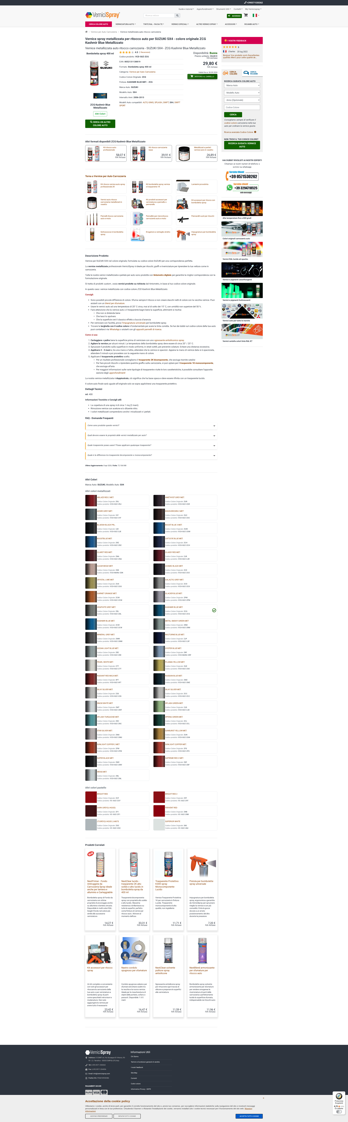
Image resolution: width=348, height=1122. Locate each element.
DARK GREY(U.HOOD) (106, 808)
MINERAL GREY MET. (106, 634)
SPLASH (158, 102)
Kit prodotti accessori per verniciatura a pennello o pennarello (156, 202)
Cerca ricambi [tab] (254, 73)
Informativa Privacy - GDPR (141, 1089)
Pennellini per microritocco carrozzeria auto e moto (157, 217)
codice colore (230, 123)
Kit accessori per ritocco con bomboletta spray (203, 201)
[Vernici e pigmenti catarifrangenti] (242, 270)
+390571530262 (254, 2)
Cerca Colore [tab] (233, 73)
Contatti (237, 9)
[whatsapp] (242, 188)
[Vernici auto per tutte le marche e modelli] (242, 311)
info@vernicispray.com (101, 1074)
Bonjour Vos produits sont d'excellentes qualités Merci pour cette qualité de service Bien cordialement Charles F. (241, 56)
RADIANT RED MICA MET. (107, 676)
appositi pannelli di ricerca (148, 329)
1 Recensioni (145, 52)
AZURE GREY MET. (105, 511)
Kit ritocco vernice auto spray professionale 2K (113, 185)
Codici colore (135, 1084)
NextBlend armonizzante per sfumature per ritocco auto (202, 970)
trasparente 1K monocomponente (196, 363)
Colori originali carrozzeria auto (236, 238)
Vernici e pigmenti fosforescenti (236, 300)
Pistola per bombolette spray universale (201, 882)
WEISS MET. (102, 772)
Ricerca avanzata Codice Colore (238, 132)
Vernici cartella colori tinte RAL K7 (237, 341)
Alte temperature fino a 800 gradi (237, 218)
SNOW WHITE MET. (105, 703)
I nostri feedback (137, 1067)
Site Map (134, 1073)
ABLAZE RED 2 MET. (105, 497)
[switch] (339, 1111)
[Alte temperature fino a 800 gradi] (242, 208)
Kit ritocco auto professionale (109, 148)
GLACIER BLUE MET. (173, 593)
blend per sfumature (114, 303)
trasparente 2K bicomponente (153, 360)
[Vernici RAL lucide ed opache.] (242, 249)
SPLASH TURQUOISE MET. (108, 717)
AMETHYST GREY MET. (174, 497)
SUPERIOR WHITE (172, 821)
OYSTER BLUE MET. (173, 648)
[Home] (86, 32)
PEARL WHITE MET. (105, 662)
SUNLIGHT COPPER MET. (176, 744)
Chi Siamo (135, 1056)
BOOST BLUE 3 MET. (173, 525)
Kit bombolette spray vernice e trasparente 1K (158, 185)
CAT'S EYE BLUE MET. (174, 538)
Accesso (236, 16)
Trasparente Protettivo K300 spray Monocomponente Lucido (167, 885)
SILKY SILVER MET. (105, 689)
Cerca (233, 114)
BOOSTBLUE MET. (104, 538)
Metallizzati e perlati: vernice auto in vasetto (203, 148)
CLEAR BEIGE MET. (105, 566)
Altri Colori (100, 113)
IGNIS (151, 102)
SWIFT (166, 102)
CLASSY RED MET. (172, 552)
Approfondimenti (204, 9)
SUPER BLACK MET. (105, 758)
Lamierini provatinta (199, 184)
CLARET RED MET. (104, 552)
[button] (256, 16)
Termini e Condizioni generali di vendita (145, 1062)
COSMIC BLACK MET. (174, 566)
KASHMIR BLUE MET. (174, 607)
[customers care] (242, 176)
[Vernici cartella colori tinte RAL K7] (242, 331)
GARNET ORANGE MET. (107, 593)
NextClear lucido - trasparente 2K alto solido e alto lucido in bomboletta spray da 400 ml (132, 887)
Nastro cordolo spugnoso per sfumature (134, 969)
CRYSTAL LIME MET (105, 580)
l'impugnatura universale (133, 323)
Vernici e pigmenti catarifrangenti (237, 279)
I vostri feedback (237, 41)
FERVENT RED (171, 808)
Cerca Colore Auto (98, 24)
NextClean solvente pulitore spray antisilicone (165, 970)
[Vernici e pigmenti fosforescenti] (242, 290)
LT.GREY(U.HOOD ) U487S (108, 821)
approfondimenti (117, 373)
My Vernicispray (252, 9)
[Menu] (343, 1093)
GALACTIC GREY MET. (174, 580)
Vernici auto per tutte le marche (236, 321)
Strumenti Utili (222, 9)
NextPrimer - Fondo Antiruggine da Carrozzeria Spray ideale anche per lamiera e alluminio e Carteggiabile (100, 887)
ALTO (145, 102)
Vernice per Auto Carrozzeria (104, 32)
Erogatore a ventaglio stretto (158, 232)
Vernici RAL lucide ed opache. (235, 259)
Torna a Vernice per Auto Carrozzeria (105, 176)
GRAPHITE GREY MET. (106, 607)
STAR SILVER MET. (105, 731)
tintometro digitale (162, 275)
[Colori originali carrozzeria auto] (242, 229)
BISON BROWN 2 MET (174, 511)
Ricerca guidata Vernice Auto (242, 145)
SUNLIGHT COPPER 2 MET (108, 744)
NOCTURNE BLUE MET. (175, 634)
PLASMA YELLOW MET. (175, 662)
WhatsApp (115, 329)
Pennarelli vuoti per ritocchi (202, 216)
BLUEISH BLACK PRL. (106, 525)
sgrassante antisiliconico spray (169, 340)
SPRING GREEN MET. (174, 717)
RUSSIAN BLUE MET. (173, 676)
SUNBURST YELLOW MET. (176, 731)
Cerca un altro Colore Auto (101, 124)
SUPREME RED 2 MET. (174, 758)
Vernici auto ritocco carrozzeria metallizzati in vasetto (111, 202)
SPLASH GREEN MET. (174, 703)
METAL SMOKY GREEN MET (177, 621)
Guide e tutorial (185, 9)
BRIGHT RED (102, 794)
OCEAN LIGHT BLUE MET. (108, 648)
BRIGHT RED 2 (171, 794)
